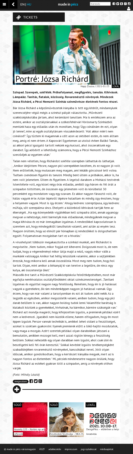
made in (68, 4)
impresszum (71, 449)
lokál (116, 86)
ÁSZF (42, 449)
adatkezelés (54, 449)
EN (22, 4)
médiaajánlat (106, 449)
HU (29, 4)
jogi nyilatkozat (88, 449)
